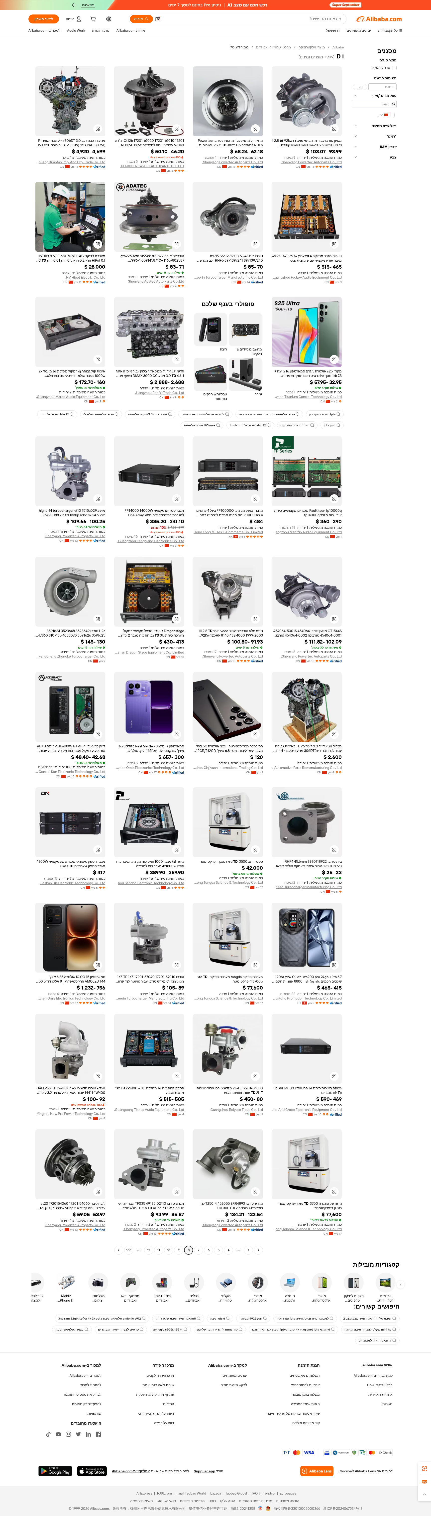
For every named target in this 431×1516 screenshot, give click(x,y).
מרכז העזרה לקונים (160, 1375)
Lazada (215, 1493)
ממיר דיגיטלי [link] (238, 47)
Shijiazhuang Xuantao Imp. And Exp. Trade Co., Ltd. (70, 162)
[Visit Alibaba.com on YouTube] (58, 1434)
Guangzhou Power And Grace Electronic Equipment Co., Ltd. (307, 1110)
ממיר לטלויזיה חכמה (69, 1329)
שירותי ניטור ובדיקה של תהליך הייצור (293, 1413)
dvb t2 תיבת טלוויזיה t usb (248, 425)
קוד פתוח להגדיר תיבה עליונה (217, 1329)
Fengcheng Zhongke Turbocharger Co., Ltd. (71, 656)
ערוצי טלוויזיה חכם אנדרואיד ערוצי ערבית (267, 414)
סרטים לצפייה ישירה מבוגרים (118, 1329)
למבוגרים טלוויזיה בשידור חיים (203, 414)
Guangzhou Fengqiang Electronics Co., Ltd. (150, 541)
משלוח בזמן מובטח (306, 1394)
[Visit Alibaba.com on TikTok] (48, 1434)
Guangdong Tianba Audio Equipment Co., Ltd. (149, 1110)
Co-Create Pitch (380, 1385)
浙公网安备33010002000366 (297, 1509)
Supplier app (204, 1471)
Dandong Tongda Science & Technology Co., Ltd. (228, 882)
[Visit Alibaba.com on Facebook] (98, 1434)
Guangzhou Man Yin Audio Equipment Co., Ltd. (307, 532)
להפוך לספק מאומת (86, 1404)
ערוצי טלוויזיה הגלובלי (98, 414)
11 (158, 1250)
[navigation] (375, 649)
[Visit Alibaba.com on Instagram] (68, 1434)
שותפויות (94, 1413)
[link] (424, 1468)
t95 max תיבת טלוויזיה (199, 425)
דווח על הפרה (164, 1423)
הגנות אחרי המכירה (305, 1404)
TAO (254, 1493)
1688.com (164, 1493)
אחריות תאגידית (380, 1394)
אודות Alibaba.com (377, 1365)
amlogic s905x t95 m (168, 1329)
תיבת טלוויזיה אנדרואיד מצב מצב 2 (367, 1318)
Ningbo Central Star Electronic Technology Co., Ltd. (70, 772)
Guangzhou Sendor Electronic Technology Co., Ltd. (149, 883)
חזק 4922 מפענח (250, 1318)
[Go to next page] (118, 1250)
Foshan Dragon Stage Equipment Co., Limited (149, 652)
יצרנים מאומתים (234, 1375)
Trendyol (268, 1493)
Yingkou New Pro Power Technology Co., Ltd (71, 1114)
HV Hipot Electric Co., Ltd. (85, 277)
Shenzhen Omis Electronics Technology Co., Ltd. (149, 768)
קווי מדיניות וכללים (306, 1423)
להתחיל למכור (90, 1385)
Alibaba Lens (365, 1471)
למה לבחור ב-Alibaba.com (373, 1375)
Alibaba (338, 47)
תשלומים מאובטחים (305, 1375)
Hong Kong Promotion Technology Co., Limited (307, 998)
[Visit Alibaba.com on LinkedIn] (88, 1434)
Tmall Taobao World (191, 1493)
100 (128, 1250)
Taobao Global (236, 1493)
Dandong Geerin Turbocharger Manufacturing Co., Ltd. (228, 277)
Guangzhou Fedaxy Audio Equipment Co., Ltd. (307, 277)
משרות (387, 1404)
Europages (288, 1493)
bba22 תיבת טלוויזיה (54, 414)
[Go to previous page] (258, 1250)
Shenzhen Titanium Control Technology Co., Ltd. (307, 397)
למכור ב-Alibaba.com (85, 1375)
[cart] (92, 20)
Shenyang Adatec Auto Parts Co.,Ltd (156, 281)
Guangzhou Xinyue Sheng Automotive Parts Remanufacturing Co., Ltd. (307, 768)
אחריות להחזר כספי (305, 1385)
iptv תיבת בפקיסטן (322, 414)
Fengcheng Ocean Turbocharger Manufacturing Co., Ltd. (307, 887)
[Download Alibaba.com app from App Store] (92, 1471)
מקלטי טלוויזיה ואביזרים (273, 47)
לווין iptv (329, 425)
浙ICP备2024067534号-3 (342, 1509)
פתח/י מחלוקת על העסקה (155, 1394)
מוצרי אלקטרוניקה (312, 47)
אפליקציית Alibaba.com (131, 1471)
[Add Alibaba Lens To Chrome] (316, 1471)
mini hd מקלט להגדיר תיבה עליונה (367, 1329)
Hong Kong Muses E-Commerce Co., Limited (228, 532)
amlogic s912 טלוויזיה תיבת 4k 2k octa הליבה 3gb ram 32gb (99, 1318)
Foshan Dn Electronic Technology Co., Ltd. (72, 883)
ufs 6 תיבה (217, 1318)
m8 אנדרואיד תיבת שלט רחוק (175, 1318)
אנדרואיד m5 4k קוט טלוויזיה (147, 414)
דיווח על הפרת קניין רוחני (156, 1413)
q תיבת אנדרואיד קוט (294, 425)
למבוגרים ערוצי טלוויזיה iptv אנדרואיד (303, 1318)
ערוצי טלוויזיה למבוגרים (374, 1340)
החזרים (168, 1404)
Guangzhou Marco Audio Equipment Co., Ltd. (70, 397)
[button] (158, 19)
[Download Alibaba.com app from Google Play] (55, 1471)
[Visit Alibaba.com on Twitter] (78, 1434)
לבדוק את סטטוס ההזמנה (82, 1394)
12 (148, 1250)
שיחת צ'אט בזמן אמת (158, 1385)
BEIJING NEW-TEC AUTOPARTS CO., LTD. (152, 166)
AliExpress (144, 1493)
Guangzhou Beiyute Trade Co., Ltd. (236, 1110)
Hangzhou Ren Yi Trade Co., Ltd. (159, 393)
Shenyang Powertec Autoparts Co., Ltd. (311, 162)
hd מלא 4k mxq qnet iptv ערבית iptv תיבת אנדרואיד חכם (291, 1329)
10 (168, 1250)
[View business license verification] (260, 1508)
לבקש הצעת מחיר (234, 1385)
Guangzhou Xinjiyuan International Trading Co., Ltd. (228, 768)
